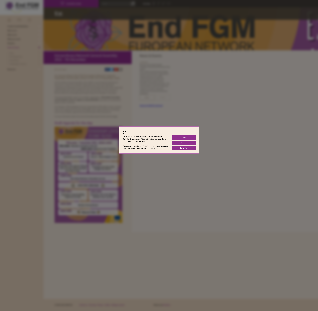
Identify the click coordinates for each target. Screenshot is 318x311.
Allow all (183, 138)
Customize (183, 148)
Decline (183, 143)
